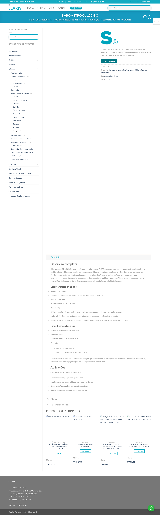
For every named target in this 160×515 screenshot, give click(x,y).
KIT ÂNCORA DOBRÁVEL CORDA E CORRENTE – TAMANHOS (58, 446)
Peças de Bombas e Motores (21, 139)
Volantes (16, 97)
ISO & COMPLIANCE (144, 2)
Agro (51, 8)
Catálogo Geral (15, 169)
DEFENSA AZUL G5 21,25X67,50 (85, 445)
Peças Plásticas (16, 83)
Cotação (58, 453)
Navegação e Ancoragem (100, 20)
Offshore (41, 8)
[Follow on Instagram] (94, 2)
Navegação (112, 70)
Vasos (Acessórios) (16, 187)
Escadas (16, 124)
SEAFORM (77, 462)
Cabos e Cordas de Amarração (22, 149)
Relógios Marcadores (122, 20)
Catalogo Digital (74, 2)
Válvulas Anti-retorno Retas (20, 173)
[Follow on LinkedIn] (100, 2)
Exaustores (15, 146)
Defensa (16, 103)
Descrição (55, 257)
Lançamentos (14, 51)
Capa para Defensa (20, 100)
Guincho (16, 107)
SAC (86, 2)
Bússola (16, 127)
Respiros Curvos (15, 178)
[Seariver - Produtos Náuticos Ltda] (15, 7)
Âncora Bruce (18, 114)
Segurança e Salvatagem (19, 142)
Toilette (12, 64)
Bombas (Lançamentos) (18, 182)
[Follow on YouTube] (103, 2)
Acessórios (17, 121)
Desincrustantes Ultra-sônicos (22, 152)
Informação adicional (60, 404)
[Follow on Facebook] (91, 2)
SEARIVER (109, 80)
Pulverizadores (15, 55)
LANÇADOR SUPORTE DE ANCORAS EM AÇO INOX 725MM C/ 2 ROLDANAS (112, 446)
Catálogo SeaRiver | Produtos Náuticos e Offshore (57, 20)
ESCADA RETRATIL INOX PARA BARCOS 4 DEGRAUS (139, 445)
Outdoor (61, 8)
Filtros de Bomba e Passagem (20, 196)
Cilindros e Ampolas (18, 76)
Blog (132, 2)
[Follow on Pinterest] (98, 2)
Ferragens (14, 80)
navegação (108, 76)
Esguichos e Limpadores (19, 159)
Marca (54, 399)
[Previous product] (149, 17)
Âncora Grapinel (19, 110)
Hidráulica (15, 87)
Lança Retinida (18, 117)
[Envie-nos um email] (96, 2)
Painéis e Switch (16, 135)
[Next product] (145, 17)
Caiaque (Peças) (15, 191)
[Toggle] (37, 55)
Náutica (30, 8)
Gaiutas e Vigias (16, 156)
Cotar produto (108, 61)
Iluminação (15, 90)
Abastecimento (16, 73)
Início (31, 20)
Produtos (60, 2)
